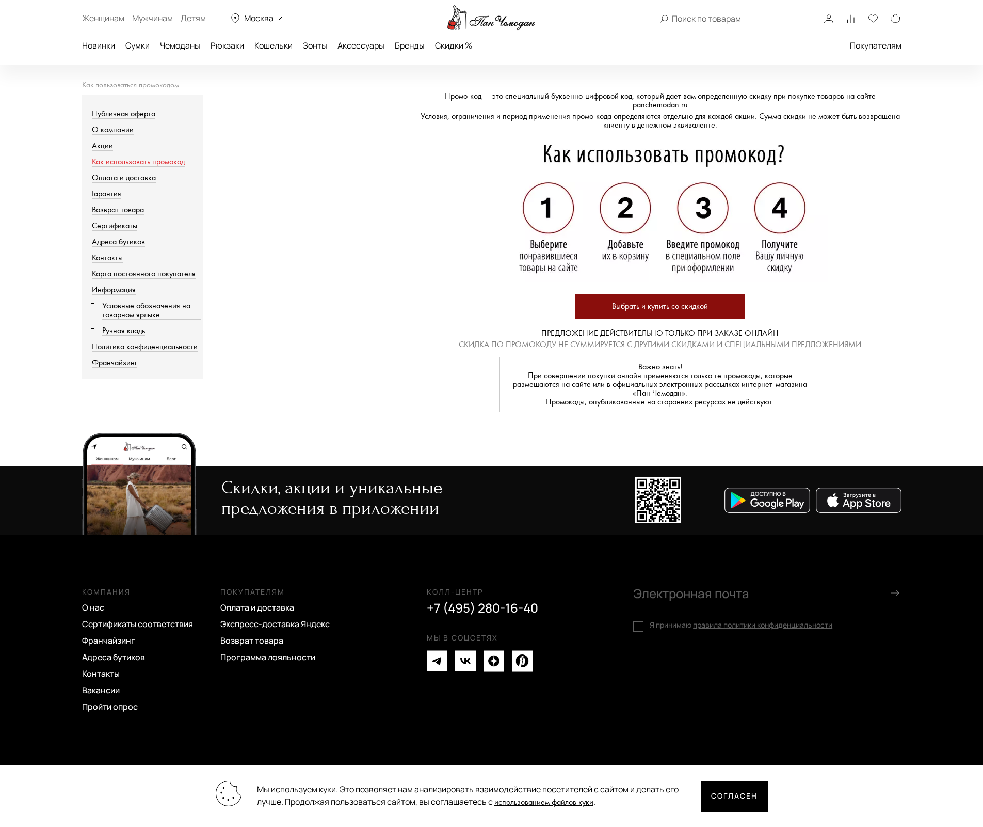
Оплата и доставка (124, 178)
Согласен (734, 796)
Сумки (137, 45)
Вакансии (101, 690)
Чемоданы (180, 45)
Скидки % (453, 45)
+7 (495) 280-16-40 (482, 608)
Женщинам (103, 18)
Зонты (315, 45)
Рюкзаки (227, 45)
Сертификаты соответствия (137, 624)
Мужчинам (152, 18)
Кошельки (273, 45)
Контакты (107, 258)
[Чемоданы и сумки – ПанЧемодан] (491, 18)
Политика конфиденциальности (145, 346)
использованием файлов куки (543, 802)
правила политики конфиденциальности (762, 625)
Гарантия (106, 194)
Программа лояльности (267, 657)
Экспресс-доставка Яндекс (275, 624)
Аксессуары (360, 45)
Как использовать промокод (138, 162)
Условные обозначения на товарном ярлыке (146, 310)
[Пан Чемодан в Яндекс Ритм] (522, 661)
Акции (102, 146)
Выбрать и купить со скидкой (660, 306)
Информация (114, 290)
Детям (193, 18)
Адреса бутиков (118, 242)
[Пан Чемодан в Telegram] (437, 661)
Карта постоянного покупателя (144, 274)
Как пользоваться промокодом (130, 85)
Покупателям (875, 45)
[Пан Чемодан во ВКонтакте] (465, 661)
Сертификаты (114, 226)
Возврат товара (118, 210)
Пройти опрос (110, 706)
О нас (93, 607)
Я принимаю (741, 625)
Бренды (410, 45)
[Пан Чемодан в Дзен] (494, 661)
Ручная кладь (123, 330)
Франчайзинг (114, 362)
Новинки (98, 45)
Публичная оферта (123, 114)
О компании (113, 130)
